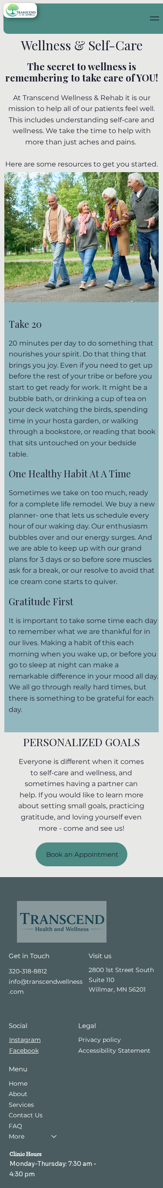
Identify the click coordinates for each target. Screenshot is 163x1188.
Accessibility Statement (114, 1050)
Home (18, 1083)
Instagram (25, 1040)
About (18, 1094)
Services (21, 1105)
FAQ (15, 1126)
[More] (54, 1136)
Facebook (24, 1050)
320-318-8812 (28, 971)
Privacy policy (99, 1040)
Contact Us (26, 1115)
